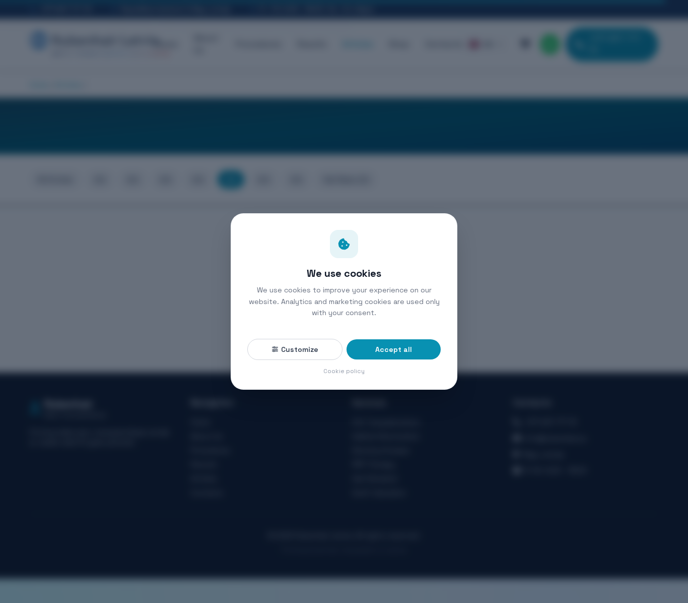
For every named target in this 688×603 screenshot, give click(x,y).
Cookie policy (344, 371)
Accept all (393, 349)
